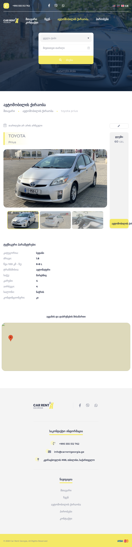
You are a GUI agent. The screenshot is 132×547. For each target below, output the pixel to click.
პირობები (102, 19)
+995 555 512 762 (21, 5)
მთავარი (31, 19)
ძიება (69, 60)
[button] (10, 338)
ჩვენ (47, 19)
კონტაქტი (32, 22)
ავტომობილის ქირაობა (73, 19)
